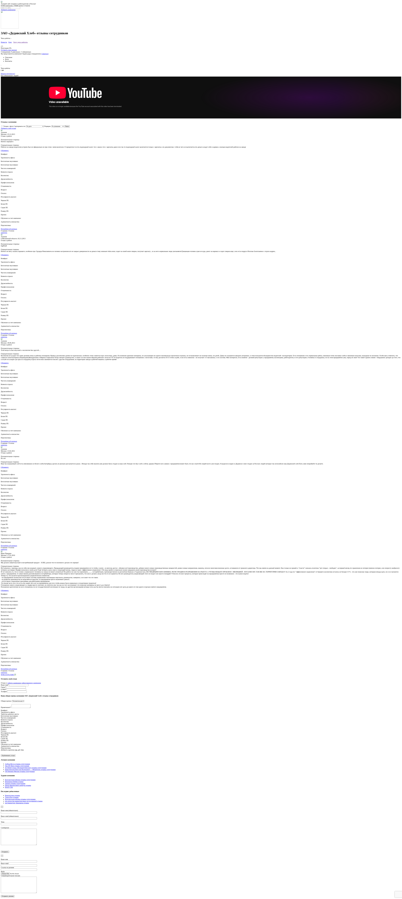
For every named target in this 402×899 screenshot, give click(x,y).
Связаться (44, 54)
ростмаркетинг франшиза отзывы (17, 803)
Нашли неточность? (8, 74)
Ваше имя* (5, 685)
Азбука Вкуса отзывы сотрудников (17, 764)
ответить (4, 233)
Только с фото (8, 126)
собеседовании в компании (31, 683)
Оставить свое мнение (9, 50)
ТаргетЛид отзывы (12, 797)
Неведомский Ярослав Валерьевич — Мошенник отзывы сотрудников (30, 769)
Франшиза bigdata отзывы (14, 782)
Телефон (4, 691)
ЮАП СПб (9, 787)
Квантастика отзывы (12, 795)
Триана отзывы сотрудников (15, 783)
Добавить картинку (8, 750)
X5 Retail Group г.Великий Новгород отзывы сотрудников (25, 768)
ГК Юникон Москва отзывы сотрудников (20, 771)
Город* (3, 687)
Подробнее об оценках (9, 229)
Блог (10, 42)
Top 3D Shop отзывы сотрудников (17, 766)
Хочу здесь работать (20, 42)
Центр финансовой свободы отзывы (18, 785)
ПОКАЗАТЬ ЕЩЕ (7, 675)
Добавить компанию (8, 10)
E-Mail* (3, 689)
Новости (4, 42)
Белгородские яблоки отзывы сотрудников (20, 780)
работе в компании (14, 683)
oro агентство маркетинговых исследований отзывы (24, 801)
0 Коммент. (5, 150)
